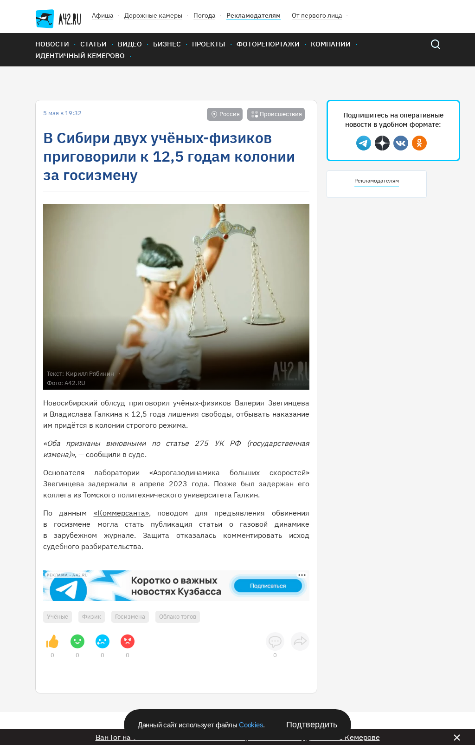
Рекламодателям (253, 15)
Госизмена (130, 617)
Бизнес (167, 43)
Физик (91, 617)
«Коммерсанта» (121, 512)
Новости (52, 43)
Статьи (93, 43)
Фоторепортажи (268, 43)
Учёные (57, 617)
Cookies (251, 725)
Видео (130, 43)
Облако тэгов (177, 617)
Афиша (102, 15)
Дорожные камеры (153, 15)
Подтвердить (311, 724)
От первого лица (317, 15)
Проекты (208, 43)
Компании (331, 43)
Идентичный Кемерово (80, 55)
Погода (204, 15)
